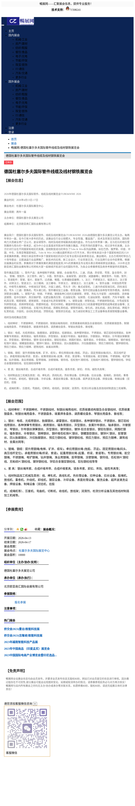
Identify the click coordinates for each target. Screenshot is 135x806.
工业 (68, 259)
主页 (11, 31)
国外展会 (14, 81)
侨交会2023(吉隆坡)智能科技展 (23, 635)
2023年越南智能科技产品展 (21, 642)
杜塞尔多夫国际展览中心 (34, 550)
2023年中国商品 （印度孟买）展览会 (27, 648)
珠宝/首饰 (21, 64)
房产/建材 (21, 43)
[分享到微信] (21, 529)
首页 (14, 139)
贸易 (107, 238)
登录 (11, 132)
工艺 (95, 311)
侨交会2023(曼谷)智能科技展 (22, 629)
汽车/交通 (21, 73)
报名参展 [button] (20, 602)
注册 (11, 127)
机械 (24, 375)
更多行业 (21, 77)
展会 (14, 143)
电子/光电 (21, 56)
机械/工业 (21, 39)
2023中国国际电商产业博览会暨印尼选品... (30, 655)
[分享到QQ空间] (17, 529)
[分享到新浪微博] (25, 529)
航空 (100, 356)
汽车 (114, 297)
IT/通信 (19, 68)
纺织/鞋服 (21, 47)
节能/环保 (21, 60)
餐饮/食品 (21, 52)
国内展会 (14, 35)
